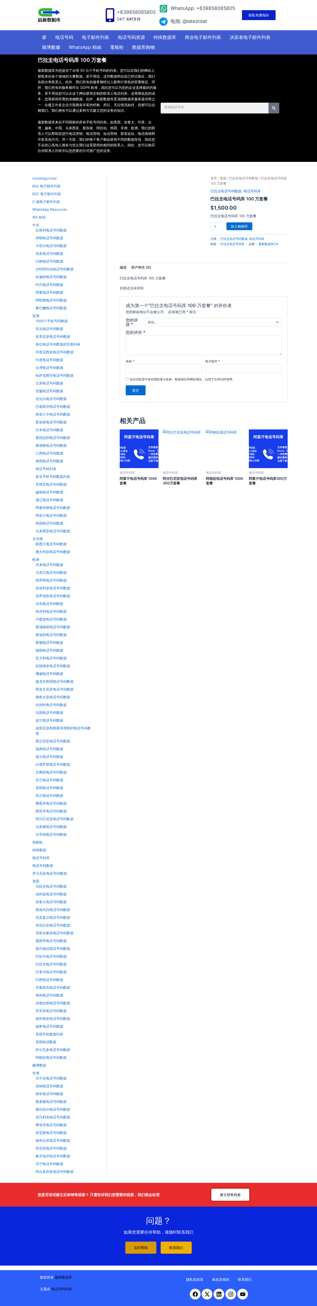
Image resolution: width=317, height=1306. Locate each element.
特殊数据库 (165, 37)
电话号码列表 (61, 1289)
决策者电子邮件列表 (250, 37)
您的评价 (135, 332)
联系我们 (245, 1279)
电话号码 (64, 37)
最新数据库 (63, 1277)
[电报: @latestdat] (163, 21)
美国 (223, 178)
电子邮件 (212, 361)
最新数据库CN (268, 244)
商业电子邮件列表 (203, 37)
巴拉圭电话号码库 (232, 244)
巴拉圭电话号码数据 (243, 178)
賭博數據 (51, 47)
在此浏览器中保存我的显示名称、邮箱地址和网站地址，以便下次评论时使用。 (182, 379)
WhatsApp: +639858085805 (203, 8)
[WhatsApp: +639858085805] (163, 8)
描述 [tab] (123, 267)
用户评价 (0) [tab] (141, 267)
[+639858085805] (110, 15)
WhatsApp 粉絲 (85, 47)
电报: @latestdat (189, 21)
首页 (213, 178)
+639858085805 (136, 12)
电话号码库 (252, 191)
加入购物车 (239, 226)
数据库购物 (143, 47)
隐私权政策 (194, 1279)
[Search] (273, 108)
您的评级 (132, 322)
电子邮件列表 (95, 37)
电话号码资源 (131, 37)
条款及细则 (220, 1279)
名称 (130, 361)
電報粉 (117, 47)
